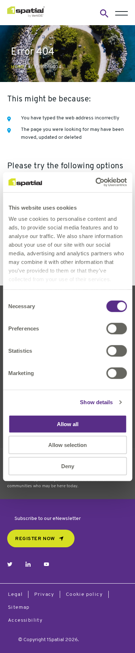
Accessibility (25, 620)
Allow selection (67, 445)
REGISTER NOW (35, 539)
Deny (67, 466)
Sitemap (19, 607)
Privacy (44, 594)
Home (18, 67)
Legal (15, 594)
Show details (96, 402)
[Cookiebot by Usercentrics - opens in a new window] (96, 182)
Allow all (67, 424)
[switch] (116, 328)
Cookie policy (84, 594)
